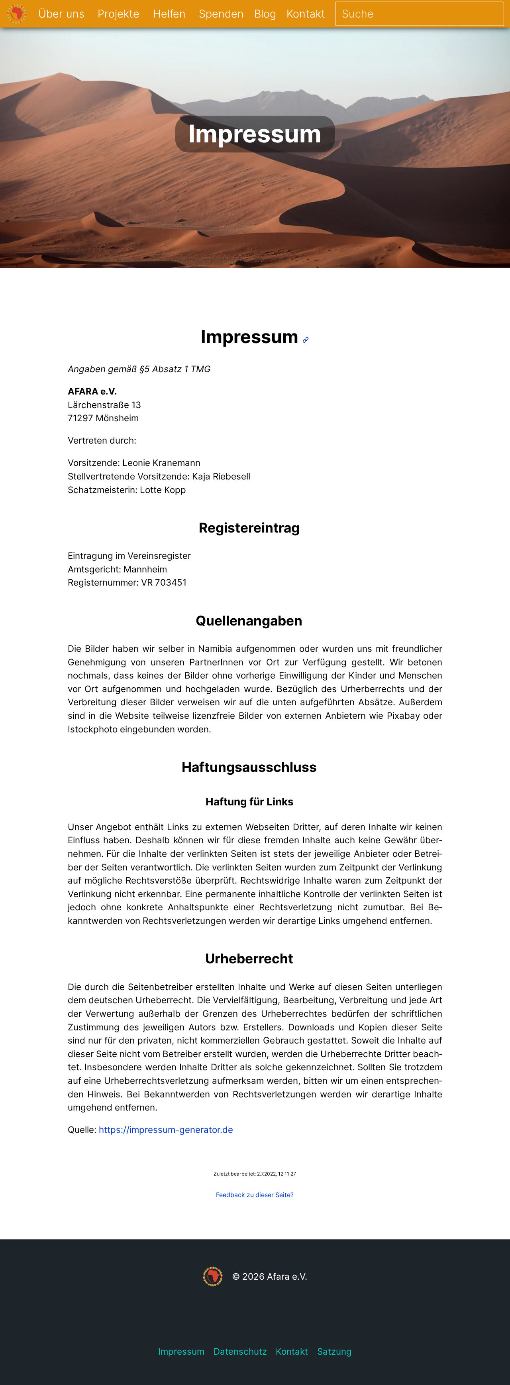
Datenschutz (240, 1351)
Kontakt (305, 13)
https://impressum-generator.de (166, 1129)
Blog (265, 13)
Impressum (181, 1351)
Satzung (334, 1351)
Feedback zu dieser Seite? (255, 1195)
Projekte (118, 13)
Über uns (61, 13)
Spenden (221, 13)
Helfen (169, 13)
